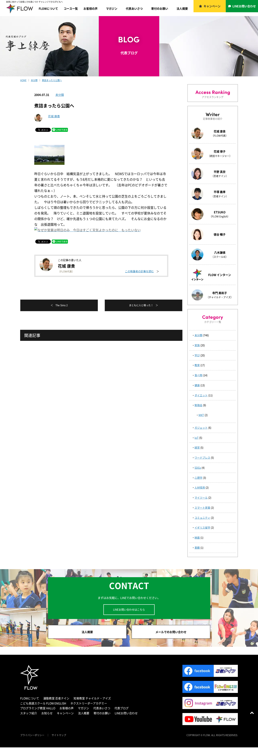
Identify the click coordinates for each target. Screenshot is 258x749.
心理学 (198, 478)
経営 (197, 447)
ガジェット (201, 427)
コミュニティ (202, 517)
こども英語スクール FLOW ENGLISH (43, 703)
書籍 (197, 547)
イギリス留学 (202, 527)
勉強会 (198, 405)
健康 (197, 385)
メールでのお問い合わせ (170, 632)
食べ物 (198, 375)
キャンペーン (212, 6)
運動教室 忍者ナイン (56, 698)
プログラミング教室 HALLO (37, 708)
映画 (197, 537)
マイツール (201, 497)
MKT (201, 415)
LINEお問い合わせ (244, 6)
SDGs (198, 467)
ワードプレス (202, 457)
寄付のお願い (159, 8)
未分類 (59, 95)
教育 (197, 365)
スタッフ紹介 (28, 713)
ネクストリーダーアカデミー (88, 703)
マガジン (111, 8)
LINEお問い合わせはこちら (129, 609)
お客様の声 (90, 8)
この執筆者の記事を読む (139, 271)
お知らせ (47, 713)
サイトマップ (59, 735)
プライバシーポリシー (32, 735)
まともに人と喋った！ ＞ (143, 305)
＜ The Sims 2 (59, 305)
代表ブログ (121, 708)
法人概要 (182, 8)
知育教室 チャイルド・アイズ (92, 698)
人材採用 (200, 487)
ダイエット (201, 395)
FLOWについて (48, 8)
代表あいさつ (134, 8)
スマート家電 (202, 507)
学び (197, 355)
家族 (197, 345)
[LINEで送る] (60, 129)
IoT (197, 438)
